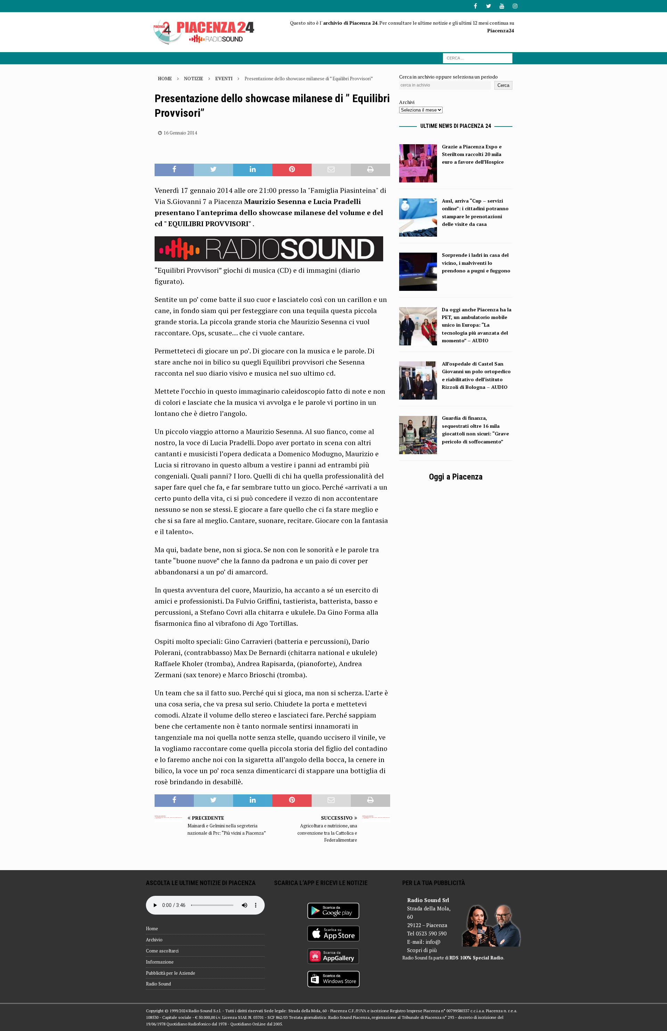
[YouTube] (502, 6)
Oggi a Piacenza (456, 477)
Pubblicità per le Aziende (170, 973)
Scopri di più (422, 950)
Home (152, 928)
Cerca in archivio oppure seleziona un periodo (448, 76)
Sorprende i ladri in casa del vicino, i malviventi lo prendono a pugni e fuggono (476, 263)
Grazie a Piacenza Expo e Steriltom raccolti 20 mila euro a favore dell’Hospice (473, 154)
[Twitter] (489, 6)
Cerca (503, 85)
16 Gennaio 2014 (180, 133)
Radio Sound (158, 984)
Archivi (406, 102)
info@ (433, 941)
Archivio (154, 939)
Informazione (160, 962)
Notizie (193, 78)
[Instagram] (515, 6)
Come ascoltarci (162, 951)
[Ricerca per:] (477, 57)
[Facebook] (475, 6)
